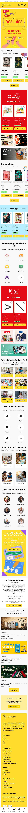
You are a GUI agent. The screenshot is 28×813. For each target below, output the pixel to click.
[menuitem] (3, 810)
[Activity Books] (21, 458)
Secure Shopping (7, 751)
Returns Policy (7, 759)
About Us (5, 770)
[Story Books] (21, 476)
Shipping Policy (7, 757)
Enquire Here (13, 706)
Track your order (7, 787)
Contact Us (6, 785)
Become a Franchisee (9, 783)
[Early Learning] (7, 458)
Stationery (5, 739)
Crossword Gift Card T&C (9, 763)
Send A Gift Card (13, 549)
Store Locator (6, 772)
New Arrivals (6, 797)
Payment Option (7, 761)
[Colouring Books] (7, 476)
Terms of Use (6, 755)
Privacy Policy (6, 753)
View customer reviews (14, 605)
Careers (5, 781)
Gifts (4, 744)
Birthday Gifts (22, 797)
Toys (4, 742)
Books (4, 737)
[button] (22, 5)
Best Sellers (14, 797)
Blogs (4, 774)
